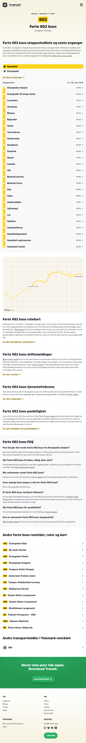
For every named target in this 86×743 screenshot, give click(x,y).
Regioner (6, 701)
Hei (4, 696)
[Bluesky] (48, 728)
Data (5, 726)
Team (46, 704)
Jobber (47, 707)
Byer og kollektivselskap (13, 723)
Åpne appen (19, 329)
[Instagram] (45, 728)
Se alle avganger (12, 399)
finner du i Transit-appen (62, 56)
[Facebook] (52, 728)
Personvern (48, 710)
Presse (5, 707)
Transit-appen (37, 364)
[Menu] (81, 5)
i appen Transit (72, 497)
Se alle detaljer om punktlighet (20, 428)
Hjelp (5, 710)
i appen (39, 477)
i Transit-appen (51, 512)
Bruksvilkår (48, 713)
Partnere (7, 719)
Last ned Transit (41, 679)
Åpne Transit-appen (11, 359)
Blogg (5, 704)
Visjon (46, 701)
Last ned (51, 735)
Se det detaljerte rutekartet (18, 342)
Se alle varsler (10, 374)
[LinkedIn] (56, 728)
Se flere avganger (12, 77)
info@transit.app (51, 723)
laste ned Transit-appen (25, 467)
